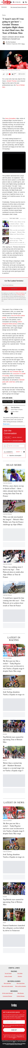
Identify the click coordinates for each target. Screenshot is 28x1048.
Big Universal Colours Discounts (18, 7)
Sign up (19, 437)
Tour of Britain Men (15, 371)
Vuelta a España (8, 976)
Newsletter (22, 74)
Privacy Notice (21, 294)
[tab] (8, 452)
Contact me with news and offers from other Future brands (14, 1026)
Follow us (14, 74)
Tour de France (8, 973)
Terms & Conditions (13, 1037)
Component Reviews (7, 996)
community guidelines (17, 440)
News (23, 43)
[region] (14, 442)
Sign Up (14, 1030)
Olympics (20, 976)
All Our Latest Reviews (7, 993)
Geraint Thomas (12, 81)
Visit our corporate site (19, 1041)
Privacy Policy (19, 1035)
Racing (3, 15)
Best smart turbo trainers (7, 986)
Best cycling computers (20, 986)
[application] (14, 160)
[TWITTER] (12, 414)
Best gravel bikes (21, 983)
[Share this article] (3, 74)
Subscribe (18, 2)
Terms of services (20, 293)
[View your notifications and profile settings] (10, 2)
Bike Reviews (21, 993)
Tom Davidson (12, 42)
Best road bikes (7, 983)
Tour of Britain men (19, 401)
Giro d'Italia (19, 973)
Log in (14, 437)
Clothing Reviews (20, 996)
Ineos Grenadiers (10, 118)
